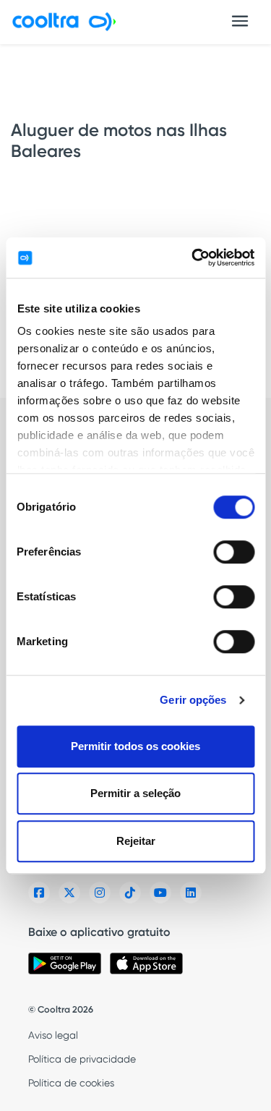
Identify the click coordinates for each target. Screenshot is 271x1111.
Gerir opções (193, 700)
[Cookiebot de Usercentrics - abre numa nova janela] (193, 257)
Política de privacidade (82, 1059)
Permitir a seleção (135, 793)
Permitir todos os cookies (135, 746)
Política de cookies (71, 1083)
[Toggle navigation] (239, 21)
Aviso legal (53, 1035)
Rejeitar (135, 841)
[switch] (233, 551)
